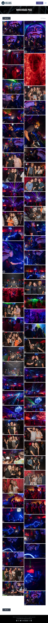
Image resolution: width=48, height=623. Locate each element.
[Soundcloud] (23, 620)
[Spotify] (27, 620)
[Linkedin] (31, 620)
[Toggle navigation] (45, 3)
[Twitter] (25, 620)
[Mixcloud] (29, 620)
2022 (7, 18)
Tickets (40, 2)
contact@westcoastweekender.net (24, 618)
